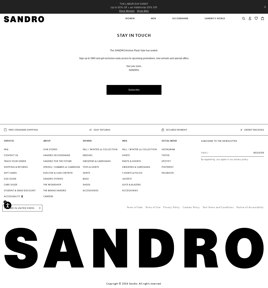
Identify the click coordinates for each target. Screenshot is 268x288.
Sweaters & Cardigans (97, 161)
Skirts (86, 173)
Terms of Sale (135, 207)
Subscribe (134, 89)
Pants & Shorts (131, 161)
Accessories (90, 190)
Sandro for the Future (57, 161)
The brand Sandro (54, 190)
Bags (86, 179)
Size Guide (10, 179)
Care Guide (10, 184)
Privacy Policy (171, 207)
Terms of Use (153, 207)
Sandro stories (53, 179)
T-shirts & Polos (132, 173)
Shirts (126, 155)
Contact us (11, 155)
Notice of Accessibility (250, 207)
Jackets (127, 179)
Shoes (86, 184)
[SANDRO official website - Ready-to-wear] (24, 18)
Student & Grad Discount (20, 190)
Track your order (15, 161)
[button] (130, 20)
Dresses (88, 155)
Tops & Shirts (91, 167)
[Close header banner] (265, 7)
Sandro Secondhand (56, 155)
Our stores (50, 149)
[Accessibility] (7, 205)
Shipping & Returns (16, 167)
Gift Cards (10, 173)
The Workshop (52, 184)
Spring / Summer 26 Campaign (61, 167)
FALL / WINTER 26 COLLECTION (100, 149)
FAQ (6, 149)
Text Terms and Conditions (218, 207)
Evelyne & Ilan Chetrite (58, 173)
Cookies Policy (191, 207)
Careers (48, 196)
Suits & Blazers (131, 184)
